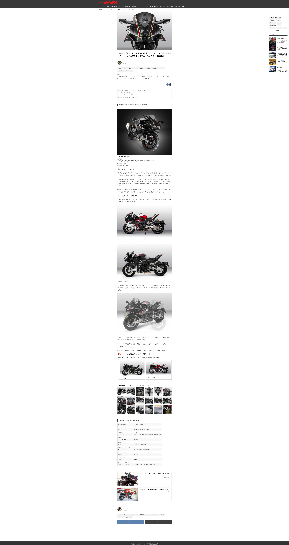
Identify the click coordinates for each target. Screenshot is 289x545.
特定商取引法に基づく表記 (152, 543)
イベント (278, 20)
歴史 (280, 17)
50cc (285, 28)
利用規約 (132, 543)
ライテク (279, 22)
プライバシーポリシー (140, 543)
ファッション (273, 28)
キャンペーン (273, 22)
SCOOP (272, 17)
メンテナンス (273, 25)
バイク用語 (280, 28)
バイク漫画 (272, 20)
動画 (276, 17)
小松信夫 (125, 63)
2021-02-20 (125, 62)
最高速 (279, 25)
